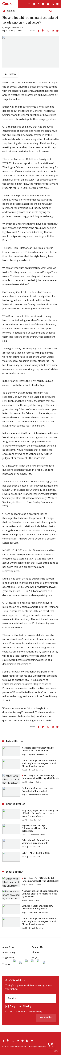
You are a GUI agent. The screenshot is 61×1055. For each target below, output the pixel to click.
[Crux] (7, 3)
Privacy (32, 1046)
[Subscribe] (57, 3)
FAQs (34, 957)
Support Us (8, 957)
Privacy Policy (36, 1011)
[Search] (50, 10)
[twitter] (38, 3)
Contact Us (37, 947)
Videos (35, 952)
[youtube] (43, 3)
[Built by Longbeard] (56, 1051)
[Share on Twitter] (48, 30)
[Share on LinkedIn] (43, 30)
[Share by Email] (52, 30)
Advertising (8, 952)
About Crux (8, 947)
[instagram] (48, 3)
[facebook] (29, 3)
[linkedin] (33, 3)
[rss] (52, 3)
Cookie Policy (42, 1046)
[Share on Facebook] (38, 30)
